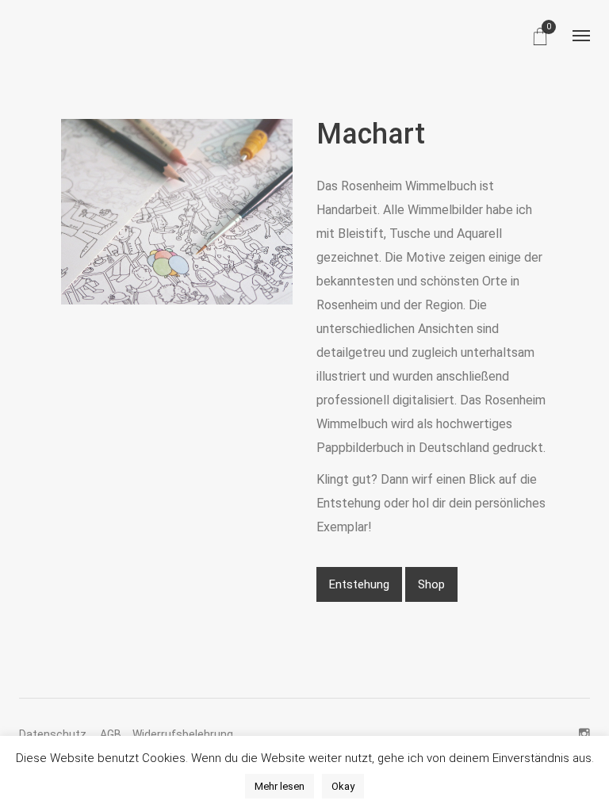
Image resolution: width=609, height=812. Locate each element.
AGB (110, 734)
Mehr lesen (279, 786)
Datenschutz (54, 734)
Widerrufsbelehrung (182, 734)
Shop (431, 584)
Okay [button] (342, 786)
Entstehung (359, 584)
